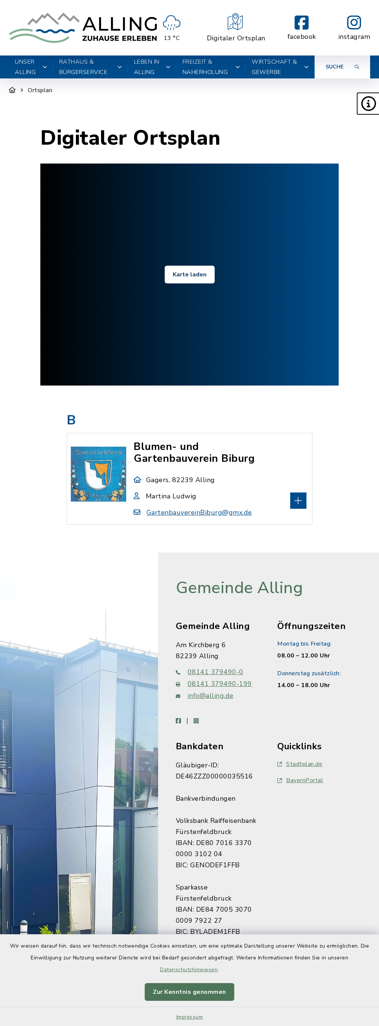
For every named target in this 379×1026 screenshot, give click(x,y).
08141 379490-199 (220, 683)
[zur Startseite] (83, 28)
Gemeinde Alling (239, 588)
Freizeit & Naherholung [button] (205, 67)
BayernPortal (304, 780)
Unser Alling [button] (25, 67)
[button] (368, 103)
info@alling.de (211, 695)
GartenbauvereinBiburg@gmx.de (199, 512)
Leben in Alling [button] (147, 67)
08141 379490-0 (216, 671)
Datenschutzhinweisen (189, 969)
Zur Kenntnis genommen (189, 992)
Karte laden (190, 274)
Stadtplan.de (304, 764)
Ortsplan (40, 90)
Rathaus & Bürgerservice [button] (83, 67)
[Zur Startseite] (12, 90)
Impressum (189, 1016)
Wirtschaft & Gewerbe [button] (274, 67)
